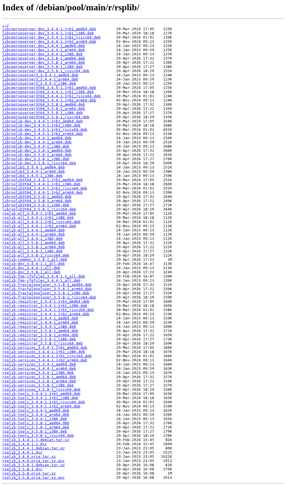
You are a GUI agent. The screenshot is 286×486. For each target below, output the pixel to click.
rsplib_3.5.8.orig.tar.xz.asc (33, 477)
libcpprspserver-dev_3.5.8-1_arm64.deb (43, 62)
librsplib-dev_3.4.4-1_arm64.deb (37, 142)
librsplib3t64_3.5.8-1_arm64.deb (37, 201)
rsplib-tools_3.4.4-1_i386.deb (34, 419)
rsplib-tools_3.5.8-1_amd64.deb (35, 423)
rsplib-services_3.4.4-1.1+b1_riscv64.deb (47, 356)
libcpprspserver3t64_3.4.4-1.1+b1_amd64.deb (49, 88)
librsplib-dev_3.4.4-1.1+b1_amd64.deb (42, 121)
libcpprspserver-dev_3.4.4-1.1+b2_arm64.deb (49, 41)
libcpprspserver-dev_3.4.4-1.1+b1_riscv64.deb (51, 37)
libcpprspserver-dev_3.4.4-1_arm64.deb (43, 50)
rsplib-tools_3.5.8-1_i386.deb (34, 431)
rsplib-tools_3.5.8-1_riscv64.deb (38, 435)
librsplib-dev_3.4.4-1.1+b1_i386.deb (41, 125)
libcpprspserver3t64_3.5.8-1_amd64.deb (43, 104)
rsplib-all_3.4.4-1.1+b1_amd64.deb (39, 213)
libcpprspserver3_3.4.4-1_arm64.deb (40, 79)
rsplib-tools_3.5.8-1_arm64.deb (35, 427)
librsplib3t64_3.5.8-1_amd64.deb (37, 197)
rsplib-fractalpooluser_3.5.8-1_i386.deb (45, 293)
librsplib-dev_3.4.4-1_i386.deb (35, 146)
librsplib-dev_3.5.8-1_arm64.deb (37, 155)
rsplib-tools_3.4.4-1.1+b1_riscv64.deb (43, 402)
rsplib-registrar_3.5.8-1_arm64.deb (40, 335)
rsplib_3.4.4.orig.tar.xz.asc (33, 461)
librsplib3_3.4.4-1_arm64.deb (33, 171)
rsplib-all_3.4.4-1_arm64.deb (33, 234)
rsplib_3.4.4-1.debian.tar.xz (33, 448)
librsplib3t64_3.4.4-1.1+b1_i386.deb (41, 184)
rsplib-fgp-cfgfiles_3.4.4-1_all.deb (41, 280)
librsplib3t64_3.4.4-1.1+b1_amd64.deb (42, 180)
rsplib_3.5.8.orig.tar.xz (29, 473)
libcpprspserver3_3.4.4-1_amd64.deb (40, 75)
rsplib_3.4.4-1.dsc (22, 452)
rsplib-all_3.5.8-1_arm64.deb (33, 247)
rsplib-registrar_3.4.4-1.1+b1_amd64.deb (45, 301)
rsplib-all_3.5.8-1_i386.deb (32, 251)
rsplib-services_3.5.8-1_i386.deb (38, 385)
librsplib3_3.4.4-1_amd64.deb (33, 167)
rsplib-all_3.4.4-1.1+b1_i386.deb (38, 217)
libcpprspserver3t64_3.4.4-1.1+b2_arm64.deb (49, 100)
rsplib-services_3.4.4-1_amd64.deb (39, 364)
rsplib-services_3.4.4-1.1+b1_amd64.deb (44, 347)
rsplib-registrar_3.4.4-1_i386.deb (39, 326)
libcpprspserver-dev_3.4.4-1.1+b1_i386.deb (48, 33)
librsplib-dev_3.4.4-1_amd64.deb (37, 138)
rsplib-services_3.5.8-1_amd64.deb (39, 377)
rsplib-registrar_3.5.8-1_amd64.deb (40, 331)
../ (5, 25)
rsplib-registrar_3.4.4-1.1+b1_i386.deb (44, 306)
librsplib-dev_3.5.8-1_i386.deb (35, 159)
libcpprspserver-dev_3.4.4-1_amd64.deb (43, 46)
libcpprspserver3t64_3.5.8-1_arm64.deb (43, 108)
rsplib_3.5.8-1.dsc (22, 469)
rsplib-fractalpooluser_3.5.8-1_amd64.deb (47, 285)
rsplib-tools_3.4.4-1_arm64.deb (35, 414)
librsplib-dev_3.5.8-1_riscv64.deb (39, 163)
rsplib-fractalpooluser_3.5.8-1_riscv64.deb (49, 297)
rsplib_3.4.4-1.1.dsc (24, 444)
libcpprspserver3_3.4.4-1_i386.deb (39, 83)
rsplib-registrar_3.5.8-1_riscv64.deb (42, 343)
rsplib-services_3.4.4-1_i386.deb (38, 373)
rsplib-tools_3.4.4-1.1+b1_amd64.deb (41, 394)
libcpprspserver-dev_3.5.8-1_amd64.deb (43, 58)
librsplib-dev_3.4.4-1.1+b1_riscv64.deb (44, 129)
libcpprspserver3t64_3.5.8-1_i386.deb (42, 113)
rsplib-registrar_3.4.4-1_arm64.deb (40, 322)
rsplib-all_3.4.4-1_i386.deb (32, 238)
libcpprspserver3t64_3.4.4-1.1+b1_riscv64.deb (51, 96)
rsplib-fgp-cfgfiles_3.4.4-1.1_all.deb (43, 276)
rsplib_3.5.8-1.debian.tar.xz (33, 465)
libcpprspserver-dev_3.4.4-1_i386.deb (42, 54)
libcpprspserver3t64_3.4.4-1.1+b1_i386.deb (48, 92)
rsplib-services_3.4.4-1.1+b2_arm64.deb (44, 360)
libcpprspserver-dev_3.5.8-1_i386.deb (42, 67)
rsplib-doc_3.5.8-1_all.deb (31, 272)
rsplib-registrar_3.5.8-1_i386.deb (39, 339)
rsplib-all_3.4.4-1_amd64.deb (33, 230)
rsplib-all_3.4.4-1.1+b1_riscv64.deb (41, 222)
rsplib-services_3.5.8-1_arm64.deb (39, 381)
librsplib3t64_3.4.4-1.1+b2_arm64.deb (42, 192)
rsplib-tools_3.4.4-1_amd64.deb (35, 410)
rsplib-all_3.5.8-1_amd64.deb (33, 243)
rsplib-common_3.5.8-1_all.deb (34, 259)
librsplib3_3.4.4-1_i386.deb (32, 176)
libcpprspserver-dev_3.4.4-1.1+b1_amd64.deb (49, 29)
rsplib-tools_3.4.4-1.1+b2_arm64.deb (41, 406)
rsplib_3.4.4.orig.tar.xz (29, 456)
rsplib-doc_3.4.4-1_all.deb (31, 268)
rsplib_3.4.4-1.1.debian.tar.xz (35, 440)
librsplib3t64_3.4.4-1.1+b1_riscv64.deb (44, 188)
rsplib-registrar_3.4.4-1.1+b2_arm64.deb (45, 314)
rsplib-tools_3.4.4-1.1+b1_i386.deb (40, 398)
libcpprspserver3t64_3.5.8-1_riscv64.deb (45, 117)
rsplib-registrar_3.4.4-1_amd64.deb (40, 318)
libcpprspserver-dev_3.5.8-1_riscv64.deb (45, 71)
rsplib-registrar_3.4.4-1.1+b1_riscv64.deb (48, 310)
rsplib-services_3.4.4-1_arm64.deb (39, 368)
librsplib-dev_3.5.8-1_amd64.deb (37, 150)
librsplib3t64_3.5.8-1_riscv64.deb (39, 209)
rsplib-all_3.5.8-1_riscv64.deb (35, 255)
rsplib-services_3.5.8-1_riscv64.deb (41, 389)
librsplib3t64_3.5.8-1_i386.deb (35, 205)
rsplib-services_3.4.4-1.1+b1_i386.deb (43, 352)
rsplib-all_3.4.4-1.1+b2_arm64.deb (39, 226)
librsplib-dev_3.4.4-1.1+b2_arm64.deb (42, 134)
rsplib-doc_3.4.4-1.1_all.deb (33, 264)
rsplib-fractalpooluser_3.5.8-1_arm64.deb (47, 289)
